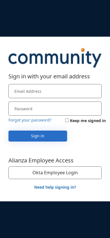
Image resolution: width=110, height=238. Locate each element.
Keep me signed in (88, 120)
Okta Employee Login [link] (55, 172)
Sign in (37, 135)
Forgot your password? (29, 120)
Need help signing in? (55, 187)
